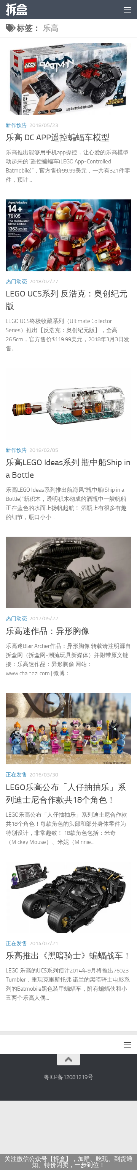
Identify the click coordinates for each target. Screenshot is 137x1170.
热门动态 (16, 281)
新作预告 (16, 125)
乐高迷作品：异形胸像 (47, 631)
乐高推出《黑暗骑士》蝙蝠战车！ (68, 956)
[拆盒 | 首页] (20, 9)
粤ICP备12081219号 (68, 1077)
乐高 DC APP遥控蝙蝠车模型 (58, 138)
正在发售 (16, 775)
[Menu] (127, 9)
